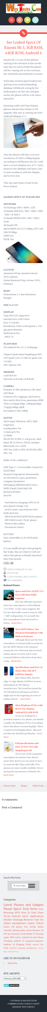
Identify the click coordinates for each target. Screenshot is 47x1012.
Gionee (7, 926)
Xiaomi (16, 930)
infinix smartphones (15, 923)
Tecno (7, 916)
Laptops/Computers (34, 941)
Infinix (40, 926)
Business (36, 930)
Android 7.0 (18, 941)
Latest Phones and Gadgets (22, 576)
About (36, 1004)
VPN (12, 937)
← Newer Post (8, 785)
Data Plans (37, 912)
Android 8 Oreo (13, 952)
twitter (18, 937)
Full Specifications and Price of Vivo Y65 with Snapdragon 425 (27, 747)
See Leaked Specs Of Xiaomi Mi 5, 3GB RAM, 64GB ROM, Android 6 (23, 47)
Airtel (25, 916)
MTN (17, 912)
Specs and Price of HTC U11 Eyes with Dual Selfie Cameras (29, 595)
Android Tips (38, 944)
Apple (6, 937)
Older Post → (39, 785)
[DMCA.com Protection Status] (11, 986)
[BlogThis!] (7, 563)
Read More (17, 622)
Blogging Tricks (23, 944)
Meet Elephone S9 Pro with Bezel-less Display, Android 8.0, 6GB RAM (29, 709)
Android (16, 916)
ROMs (6, 948)
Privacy (31, 1007)
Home (24, 785)
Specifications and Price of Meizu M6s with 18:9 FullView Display (28, 671)
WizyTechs (12, 573)
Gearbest (13, 948)
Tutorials (8, 930)
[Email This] (4, 563)
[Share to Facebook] (12, 563)
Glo (41, 919)
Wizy (24, 1007)
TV (34, 933)
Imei (35, 937)
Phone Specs (12, 909)
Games (31, 923)
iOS (12, 926)
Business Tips (31, 919)
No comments (15, 580)
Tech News (30, 909)
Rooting (39, 933)
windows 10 (9, 944)
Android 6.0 (27, 937)
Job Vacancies (14, 933)
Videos (39, 923)
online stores (25, 930)
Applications (36, 916)
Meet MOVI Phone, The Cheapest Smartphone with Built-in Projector (29, 633)
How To (25, 912)
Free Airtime (30, 926)
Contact (28, 1004)
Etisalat (8, 919)
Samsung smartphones (27, 948)
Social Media (26, 933)
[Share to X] (9, 563)
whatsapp (18, 919)
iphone (19, 926)
